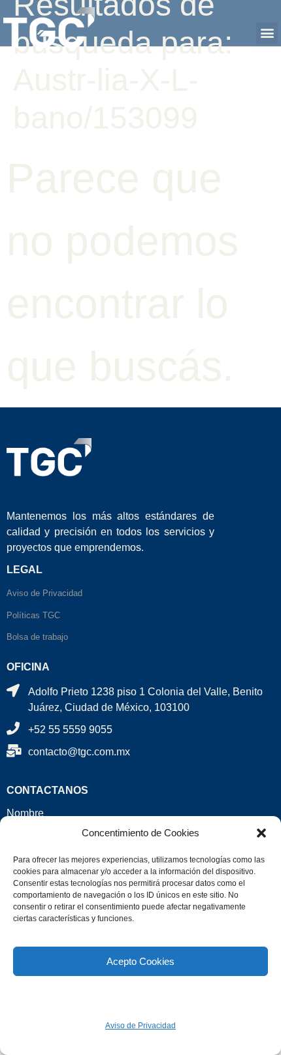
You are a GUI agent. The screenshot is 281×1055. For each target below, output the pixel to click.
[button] (261, 833)
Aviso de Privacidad (140, 1025)
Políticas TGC (33, 615)
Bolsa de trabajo (37, 637)
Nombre (25, 813)
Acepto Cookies (140, 961)
